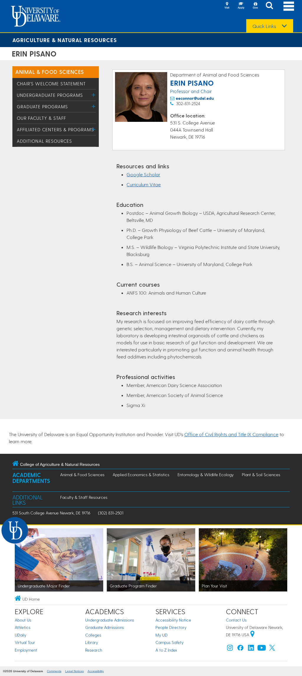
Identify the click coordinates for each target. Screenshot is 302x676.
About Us (23, 619)
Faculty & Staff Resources (83, 497)
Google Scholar (143, 174)
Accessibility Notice (173, 619)
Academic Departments (31, 477)
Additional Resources (44, 141)
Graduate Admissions (104, 627)
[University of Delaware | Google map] (252, 634)
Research (93, 649)
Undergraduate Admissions (109, 619)
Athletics (22, 627)
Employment (26, 649)
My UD (161, 634)
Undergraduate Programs (50, 95)
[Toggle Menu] (93, 95)
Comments (54, 671)
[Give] (255, 6)
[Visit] (226, 6)
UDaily (20, 634)
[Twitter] (272, 649)
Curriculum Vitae (144, 184)
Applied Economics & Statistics (141, 474)
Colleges (93, 634)
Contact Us (236, 619)
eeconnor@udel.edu (195, 98)
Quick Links (264, 26)
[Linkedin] (251, 649)
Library (91, 642)
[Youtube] (261, 649)
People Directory (170, 627)
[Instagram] (230, 649)
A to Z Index (166, 649)
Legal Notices (74, 671)
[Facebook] (240, 649)
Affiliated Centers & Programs (55, 129)
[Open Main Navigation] (288, 6)
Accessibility (96, 671)
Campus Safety (169, 642)
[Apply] (241, 6)
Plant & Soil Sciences (261, 474)
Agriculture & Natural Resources (64, 40)
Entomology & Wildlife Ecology (206, 474)
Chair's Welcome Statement (51, 83)
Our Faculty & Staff (41, 118)
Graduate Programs (42, 106)
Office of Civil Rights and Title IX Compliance (231, 434)
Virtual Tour (25, 642)
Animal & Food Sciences (49, 72)
